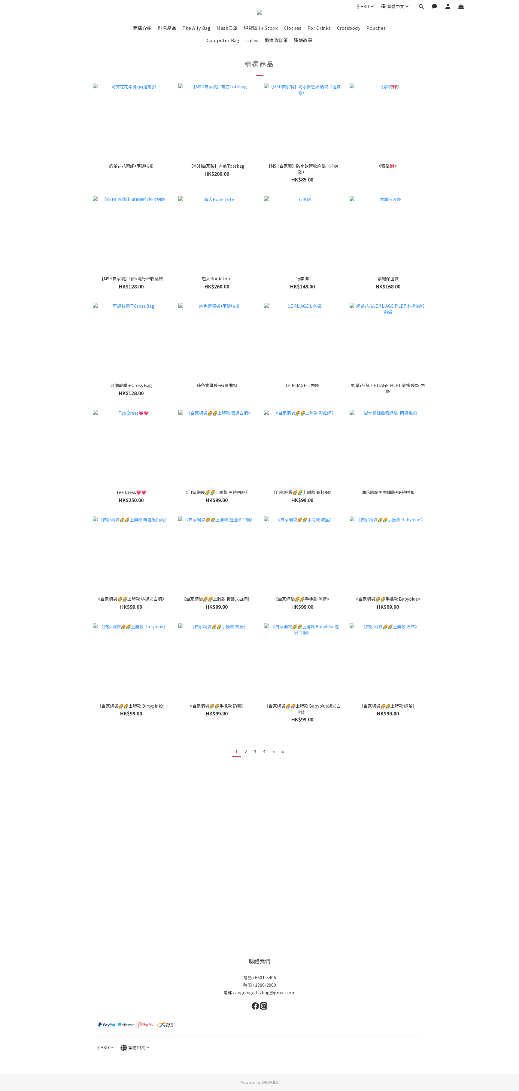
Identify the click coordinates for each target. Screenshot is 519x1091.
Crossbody (349, 28)
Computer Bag (223, 40)
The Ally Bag (196, 28)
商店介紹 (142, 28)
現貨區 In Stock (261, 28)
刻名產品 (167, 28)
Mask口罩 (227, 28)
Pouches (376, 28)
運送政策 (303, 40)
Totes (252, 40)
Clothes (293, 28)
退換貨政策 (276, 40)
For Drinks (319, 28)
